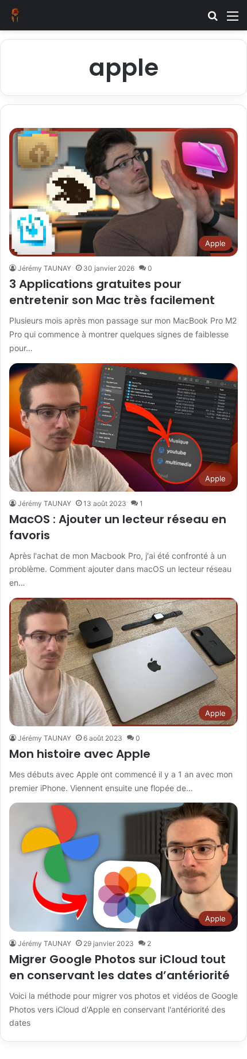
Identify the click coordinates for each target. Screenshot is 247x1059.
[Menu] (232, 20)
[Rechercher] (212, 20)
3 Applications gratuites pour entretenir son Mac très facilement (112, 292)
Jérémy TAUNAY (44, 268)
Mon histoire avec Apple (79, 754)
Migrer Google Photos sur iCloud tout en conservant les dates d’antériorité (119, 967)
